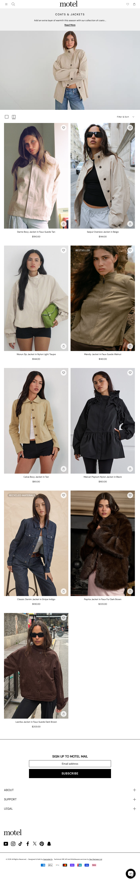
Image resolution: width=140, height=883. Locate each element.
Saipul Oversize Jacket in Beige (103, 231)
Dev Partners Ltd (95, 859)
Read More (70, 25)
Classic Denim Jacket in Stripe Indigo (36, 599)
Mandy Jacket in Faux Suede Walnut (102, 354)
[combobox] (13, 4)
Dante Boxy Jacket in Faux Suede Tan (36, 231)
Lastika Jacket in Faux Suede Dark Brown (36, 721)
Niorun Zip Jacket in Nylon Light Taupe (36, 354)
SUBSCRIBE (70, 773)
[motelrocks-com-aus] (69, 4)
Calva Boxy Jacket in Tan (36, 476)
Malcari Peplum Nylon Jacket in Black (103, 476)
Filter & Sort (123, 116)
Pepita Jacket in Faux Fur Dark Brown (102, 599)
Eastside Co (47, 859)
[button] (64, 128)
